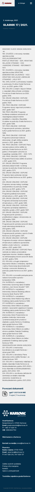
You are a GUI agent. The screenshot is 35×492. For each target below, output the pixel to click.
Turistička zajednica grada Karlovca (16, 476)
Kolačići (5, 468)
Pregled (12, 395)
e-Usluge (21, 3)
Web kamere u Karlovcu (11, 437)
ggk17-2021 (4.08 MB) (17, 392)
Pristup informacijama (10, 466)
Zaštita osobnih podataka (11, 464)
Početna (5, 28)
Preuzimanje (20, 395)
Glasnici (12, 28)
